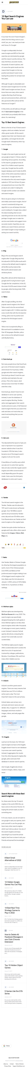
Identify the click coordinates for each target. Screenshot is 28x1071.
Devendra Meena (19, 1060)
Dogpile (6, 737)
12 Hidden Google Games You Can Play (13, 883)
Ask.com (6, 438)
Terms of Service (19, 1064)
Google (5, 149)
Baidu (5, 557)
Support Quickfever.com (19, 1066)
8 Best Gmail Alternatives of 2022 (13, 859)
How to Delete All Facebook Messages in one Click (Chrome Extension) (14, 938)
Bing (4, 251)
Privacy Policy (7, 1066)
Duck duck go (7, 359)
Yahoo (5, 297)
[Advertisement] (14, 1026)
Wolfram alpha (8, 607)
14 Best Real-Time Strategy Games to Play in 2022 (12, 910)
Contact (12, 1064)
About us (6, 1064)
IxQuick (5, 681)
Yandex (5, 498)
